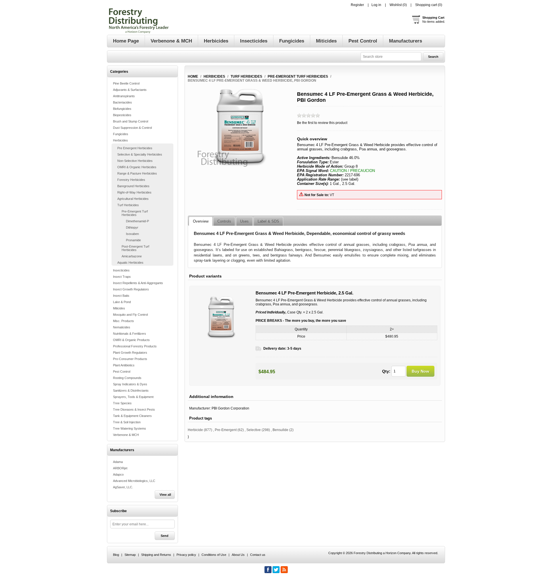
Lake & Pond (122, 302)
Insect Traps (122, 276)
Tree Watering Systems (129, 428)
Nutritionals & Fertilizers (129, 333)
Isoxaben (132, 234)
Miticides (119, 308)
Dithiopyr (132, 227)
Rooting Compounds (127, 378)
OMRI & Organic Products (131, 340)
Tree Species (122, 403)
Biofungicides (122, 108)
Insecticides (121, 270)
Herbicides (120, 140)
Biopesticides (122, 115)
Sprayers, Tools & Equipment (133, 397)
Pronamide (133, 240)
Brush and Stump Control (130, 121)
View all (165, 494)
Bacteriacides (122, 102)
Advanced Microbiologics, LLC (134, 481)
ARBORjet (120, 468)
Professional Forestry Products (135, 346)
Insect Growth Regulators (131, 289)
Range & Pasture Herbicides (137, 173)
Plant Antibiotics (124, 365)
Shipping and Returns (156, 554)
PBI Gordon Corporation (230, 408)
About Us (238, 554)
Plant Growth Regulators (130, 352)
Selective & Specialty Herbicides (139, 154)
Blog (116, 554)
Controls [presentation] (224, 221)
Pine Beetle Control (126, 83)
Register (357, 5)
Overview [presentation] (200, 221)
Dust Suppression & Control (132, 127)
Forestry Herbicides (131, 179)
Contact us (257, 554)
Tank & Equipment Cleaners (132, 416)
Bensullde (280, 430)
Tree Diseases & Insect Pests (134, 409)
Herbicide (195, 430)
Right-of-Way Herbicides (134, 192)
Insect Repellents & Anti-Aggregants (138, 283)
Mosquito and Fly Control (130, 314)
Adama (118, 462)
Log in (376, 5)
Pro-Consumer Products (130, 359)
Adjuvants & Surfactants (130, 89)
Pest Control (121, 371)
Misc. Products (123, 321)
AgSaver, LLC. (123, 487)
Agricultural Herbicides (133, 198)
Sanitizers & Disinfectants (131, 390)
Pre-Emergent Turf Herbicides (135, 213)
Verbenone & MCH (126, 435)
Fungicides (120, 134)
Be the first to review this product (322, 123)
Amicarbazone (132, 256)
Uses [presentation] (244, 221)
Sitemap (130, 554)
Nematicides (121, 327)
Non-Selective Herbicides (135, 160)
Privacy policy (186, 554)
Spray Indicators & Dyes (130, 384)
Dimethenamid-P (137, 221)
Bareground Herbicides (133, 186)
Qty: (386, 371)
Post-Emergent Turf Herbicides (135, 248)
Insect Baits (121, 295)
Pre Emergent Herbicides (134, 148)
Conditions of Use (214, 554)
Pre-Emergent (226, 430)
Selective (253, 430)
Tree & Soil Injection (127, 422)
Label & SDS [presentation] (268, 221)
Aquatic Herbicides (130, 262)
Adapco (118, 474)
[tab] (200, 221)
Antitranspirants (124, 96)
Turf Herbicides (128, 205)
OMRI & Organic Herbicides (136, 167)
